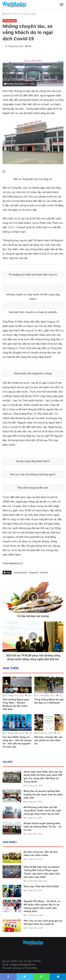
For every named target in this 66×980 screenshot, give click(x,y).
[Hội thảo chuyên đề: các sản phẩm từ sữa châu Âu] (48, 722)
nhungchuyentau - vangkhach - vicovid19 (31, 572)
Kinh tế (16, 14)
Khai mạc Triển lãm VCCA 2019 (41, 886)
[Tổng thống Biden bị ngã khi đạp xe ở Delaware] (48, 685)
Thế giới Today (28, 14)
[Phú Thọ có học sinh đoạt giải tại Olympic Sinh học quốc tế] (12, 925)
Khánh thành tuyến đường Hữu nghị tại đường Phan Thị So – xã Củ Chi (42, 826)
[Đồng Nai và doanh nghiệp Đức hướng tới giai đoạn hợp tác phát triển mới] (12, 796)
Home (8, 14)
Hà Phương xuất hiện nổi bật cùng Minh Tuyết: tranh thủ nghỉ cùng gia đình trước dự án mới (42, 810)
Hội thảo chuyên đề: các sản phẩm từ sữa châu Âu (48, 740)
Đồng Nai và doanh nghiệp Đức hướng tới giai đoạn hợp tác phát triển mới (43, 794)
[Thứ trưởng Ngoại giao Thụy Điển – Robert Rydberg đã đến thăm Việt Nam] (17, 685)
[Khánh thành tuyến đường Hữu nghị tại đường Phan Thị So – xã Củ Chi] (12, 828)
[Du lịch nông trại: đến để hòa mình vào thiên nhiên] (12, 856)
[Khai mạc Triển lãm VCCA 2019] (12, 891)
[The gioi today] (14, 5)
